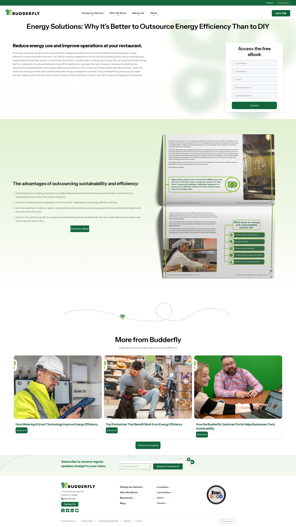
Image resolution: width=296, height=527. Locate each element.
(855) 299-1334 (69, 498)
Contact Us (70, 504)
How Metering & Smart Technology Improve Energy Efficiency (57, 424)
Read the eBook (80, 228)
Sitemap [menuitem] (126, 521)
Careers (269, 3)
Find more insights (148, 445)
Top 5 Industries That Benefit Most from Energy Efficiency (144, 424)
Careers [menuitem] (161, 503)
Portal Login (283, 3)
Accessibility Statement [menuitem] (108, 521)
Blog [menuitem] (122, 503)
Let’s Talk (281, 13)
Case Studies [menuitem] (163, 492)
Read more (21, 430)
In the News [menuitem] (162, 487)
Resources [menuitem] (138, 13)
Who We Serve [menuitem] (117, 13)
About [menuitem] (153, 13)
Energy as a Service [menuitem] (92, 13)
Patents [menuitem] (139, 521)
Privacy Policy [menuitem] (87, 521)
